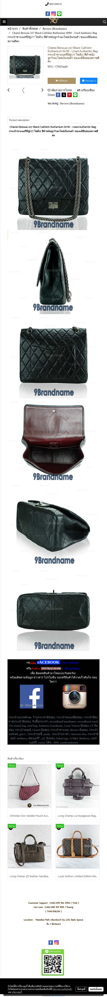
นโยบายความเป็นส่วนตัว (62, 989)
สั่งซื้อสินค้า (63, 81)
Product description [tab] (19, 120)
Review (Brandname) (72, 103)
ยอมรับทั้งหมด (96, 989)
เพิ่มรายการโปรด (61, 90)
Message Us (90, 81)
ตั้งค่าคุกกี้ (81, 989)
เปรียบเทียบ (87, 90)
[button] (103, 21)
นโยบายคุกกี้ (17, 992)
